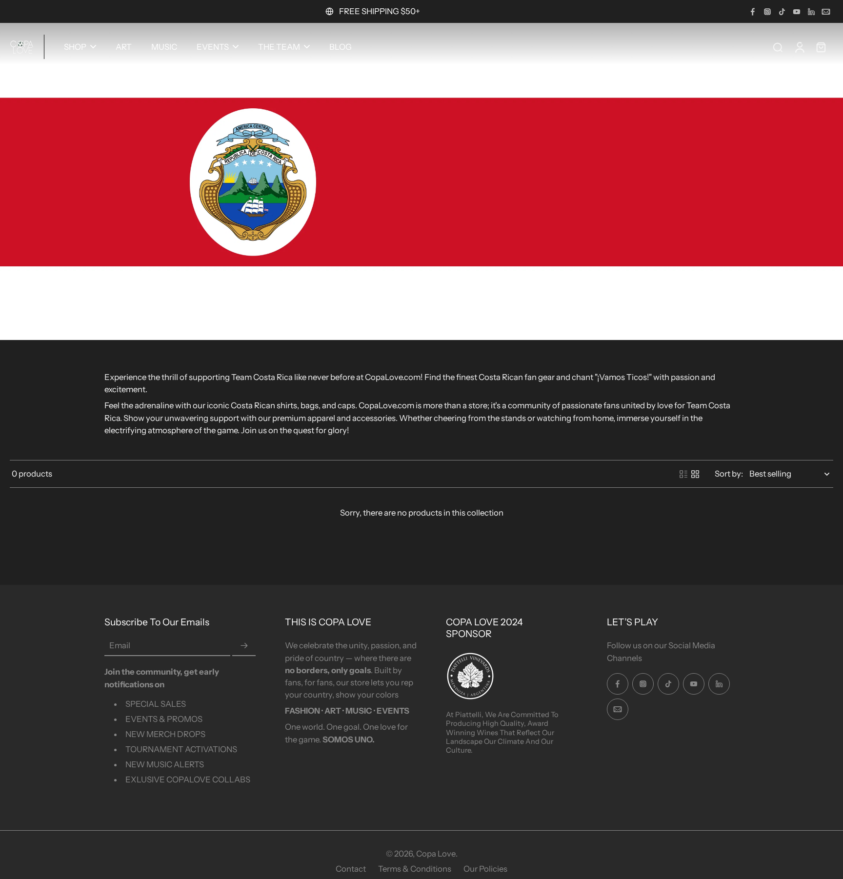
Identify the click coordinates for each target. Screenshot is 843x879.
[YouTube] (796, 12)
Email (119, 646)
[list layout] (683, 474)
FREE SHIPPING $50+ (379, 11)
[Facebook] (752, 12)
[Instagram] (767, 12)
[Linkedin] (811, 12)
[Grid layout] (695, 474)
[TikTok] (782, 12)
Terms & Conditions (414, 869)
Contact (351, 869)
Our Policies (485, 869)
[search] (777, 47)
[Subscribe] (244, 646)
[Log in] (799, 47)
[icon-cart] (820, 47)
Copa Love (436, 854)
